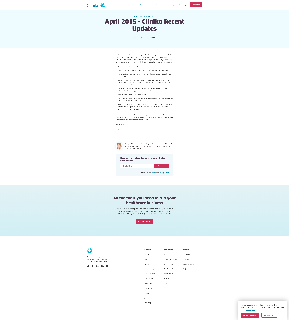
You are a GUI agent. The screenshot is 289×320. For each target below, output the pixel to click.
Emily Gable (141, 38)
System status (169, 264)
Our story (147, 303)
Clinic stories (148, 279)
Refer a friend (149, 283)
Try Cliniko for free (144, 221)
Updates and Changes (154, 117)
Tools (166, 283)
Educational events (170, 259)
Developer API (169, 269)
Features (143, 5)
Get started (196, 5)
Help (179, 5)
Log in (185, 5)
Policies (166, 279)
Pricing (151, 5)
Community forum (189, 254)
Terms (153, 173)
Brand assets (168, 274)
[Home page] (89, 250)
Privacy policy (164, 173)
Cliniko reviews (149, 274)
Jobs (145, 298)
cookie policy (250, 310)
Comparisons (149, 288)
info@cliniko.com (189, 264)
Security (158, 5)
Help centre (187, 259)
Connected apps (169, 5)
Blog (165, 254)
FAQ (184, 269)
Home (136, 5)
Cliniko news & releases (147, 16)
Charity (146, 293)
